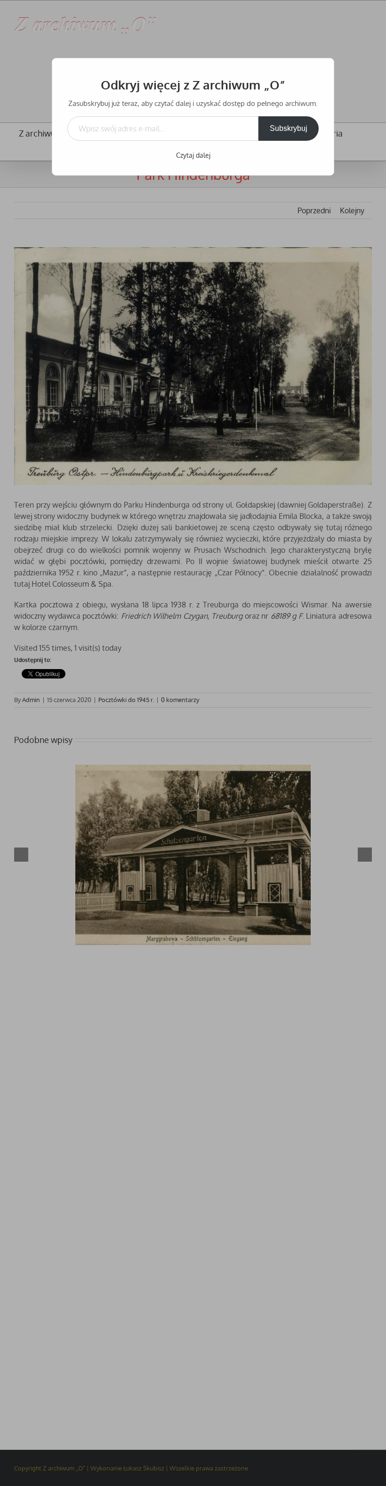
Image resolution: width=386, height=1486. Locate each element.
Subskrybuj (288, 128)
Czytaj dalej (193, 155)
